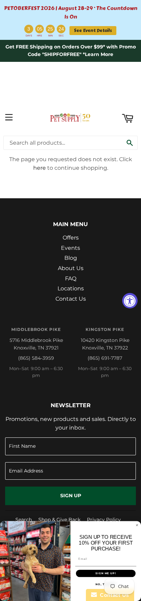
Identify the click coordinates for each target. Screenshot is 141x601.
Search (23, 519)
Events (70, 248)
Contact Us (70, 299)
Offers (71, 237)
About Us (71, 268)
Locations (70, 288)
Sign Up (70, 495)
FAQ (70, 278)
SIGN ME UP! (105, 573)
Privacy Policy (104, 519)
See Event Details (93, 30)
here (39, 168)
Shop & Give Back (59, 519)
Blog (70, 258)
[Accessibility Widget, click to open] (130, 300)
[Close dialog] (137, 525)
